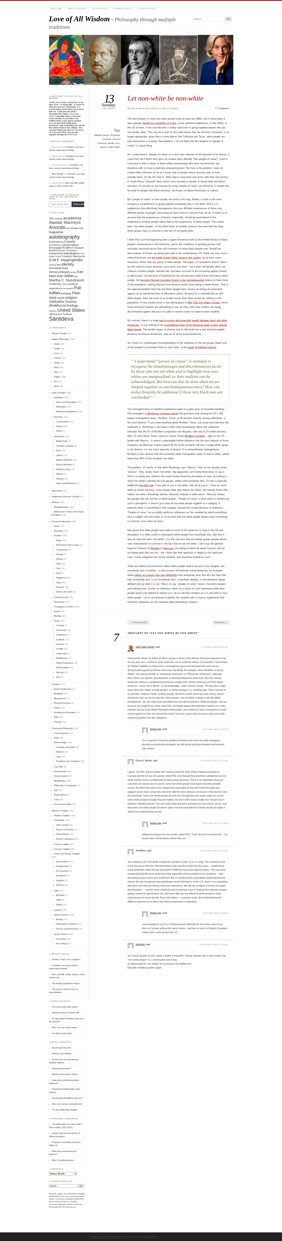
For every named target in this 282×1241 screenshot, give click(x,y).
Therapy (58, 722)
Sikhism (59, 474)
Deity (56, 738)
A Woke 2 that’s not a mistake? (66, 959)
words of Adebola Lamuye (202, 347)
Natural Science (61, 915)
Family (57, 348)
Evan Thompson (68, 250)
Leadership (61, 653)
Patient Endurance (64, 663)
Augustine (56, 232)
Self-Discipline (62, 667)
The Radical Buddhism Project (66, 983)
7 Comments (223, 108)
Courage (60, 625)
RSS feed (72, 134)
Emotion (57, 535)
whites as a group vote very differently (156, 575)
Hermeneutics (60, 771)
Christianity (59, 820)
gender (77, 260)
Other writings (146, 8)
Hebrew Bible (55, 265)
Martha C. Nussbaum (66, 280)
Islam (56, 890)
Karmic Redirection (63, 689)
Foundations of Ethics (64, 607)
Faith (58, 564)
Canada (69, 241)
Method (55, 502)
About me (56, 8)
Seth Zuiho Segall (145, 647)
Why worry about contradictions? (67, 1104)
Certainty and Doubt (65, 747)
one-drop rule (146, 485)
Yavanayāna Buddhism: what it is (67, 1098)
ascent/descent (74, 228)
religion (71, 297)
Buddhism (58, 397)
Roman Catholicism (65, 839)
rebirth (61, 298)
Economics (61, 939)
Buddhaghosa (56, 241)
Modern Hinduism (64, 460)
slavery (103, 147)
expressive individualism (64, 253)
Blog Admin (57, 491)
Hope (58, 582)
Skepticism (61, 875)
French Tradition (61, 844)
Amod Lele (144, 108)
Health (57, 363)
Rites (56, 717)
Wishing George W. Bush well (65, 1012)
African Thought (59, 333)
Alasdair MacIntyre (65, 222)
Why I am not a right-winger (64, 1027)
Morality (57, 616)
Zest (58, 677)
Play (56, 372)
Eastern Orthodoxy (65, 829)
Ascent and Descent (61, 1048)
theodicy (53, 311)
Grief (58, 573)
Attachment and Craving (67, 545)
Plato (76, 293)
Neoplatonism (62, 866)
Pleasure (60, 587)
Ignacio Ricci (151, 1237)
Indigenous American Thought (65, 496)
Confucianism (62, 422)
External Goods (61, 597)
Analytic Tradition (62, 815)
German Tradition (62, 849)
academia (72, 218)
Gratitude (60, 639)
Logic (58, 756)
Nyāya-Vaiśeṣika (64, 464)
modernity (55, 284)
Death (56, 344)
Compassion (62, 550)
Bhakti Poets (62, 441)
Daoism (59, 426)
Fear (58, 568)
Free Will (58, 767)
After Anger (99, 8)
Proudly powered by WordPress (106, 1237)
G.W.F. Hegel (60, 260)
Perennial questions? (61, 1068)
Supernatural (60, 795)
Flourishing (59, 602)
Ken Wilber (65, 276)
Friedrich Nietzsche (73, 256)
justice (74, 272)
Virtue (56, 621)
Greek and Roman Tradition (67, 854)
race (117, 143)
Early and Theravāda (66, 402)
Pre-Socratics (62, 871)
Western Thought (60, 811)
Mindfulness (61, 658)
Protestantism (62, 834)
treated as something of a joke (159, 123)
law (76, 276)
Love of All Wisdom (79, 19)
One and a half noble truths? (65, 1007)
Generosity (61, 630)
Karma (57, 611)
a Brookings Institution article (162, 413)
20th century (56, 218)
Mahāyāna (61, 407)
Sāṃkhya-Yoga (63, 469)
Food (56, 353)
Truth (56, 799)
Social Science (170, 108)
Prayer (57, 708)
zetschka (140, 944)
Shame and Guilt (63, 592)
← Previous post (138, 622)
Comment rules (122, 8)
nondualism (68, 288)
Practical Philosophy (61, 521)
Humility (59, 649)
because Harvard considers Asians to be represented (172, 280)
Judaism (58, 910)
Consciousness (61, 733)
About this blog (77, 8)
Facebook (79, 130)
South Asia (59, 436)
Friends (57, 358)
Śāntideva (61, 319)
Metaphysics (60, 781)
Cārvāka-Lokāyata (64, 446)
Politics (157, 108)
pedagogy (66, 293)
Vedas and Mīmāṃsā (66, 483)
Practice (55, 684)
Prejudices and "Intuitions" (68, 761)
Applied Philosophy (60, 339)
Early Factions (62, 825)
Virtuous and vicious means (65, 1074)
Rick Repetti (57, 174)
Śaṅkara (67, 314)
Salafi (58, 900)
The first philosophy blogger (65, 1110)
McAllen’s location (195, 436)
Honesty (60, 644)
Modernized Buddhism (66, 411)
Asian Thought (58, 393)
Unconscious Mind (62, 804)
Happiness (61, 578)
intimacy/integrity (59, 271)
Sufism (59, 904)
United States (114, 147)
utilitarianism (55, 314)
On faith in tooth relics (62, 1033)
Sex (56, 381)
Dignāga (154, 548)
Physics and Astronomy (67, 929)
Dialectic (60, 752)
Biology (59, 919)
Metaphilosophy (61, 507)
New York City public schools (203, 302)
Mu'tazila (60, 895)
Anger (59, 540)
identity (111, 143)
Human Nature (61, 776)
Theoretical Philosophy (62, 728)
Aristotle (57, 227)
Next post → (221, 622)
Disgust (59, 559)
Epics (58, 450)
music (64, 284)
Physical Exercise (62, 703)
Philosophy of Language (65, 785)
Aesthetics (59, 531)
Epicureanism (62, 861)
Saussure (168, 548)
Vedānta (59, 479)
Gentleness (61, 635)
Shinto (59, 431)
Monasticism (60, 698)
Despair (59, 554)
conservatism (70, 244)
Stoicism (60, 885)
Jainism (59, 455)
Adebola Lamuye (102, 135)
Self (55, 790)
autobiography (64, 237)
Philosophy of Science (66, 924)
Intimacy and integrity (62, 1053)
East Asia (58, 417)
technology (70, 305)
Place (56, 367)
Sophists (60, 880)
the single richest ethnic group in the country (176, 257)
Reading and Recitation (64, 712)
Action (57, 526)
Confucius (55, 244)
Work (56, 386)
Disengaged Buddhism (61, 247)
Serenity (60, 672)
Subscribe (78, 204)
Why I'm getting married (63, 1160)
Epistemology (60, 742)
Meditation (58, 693)
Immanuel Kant (58, 268)
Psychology (61, 943)
